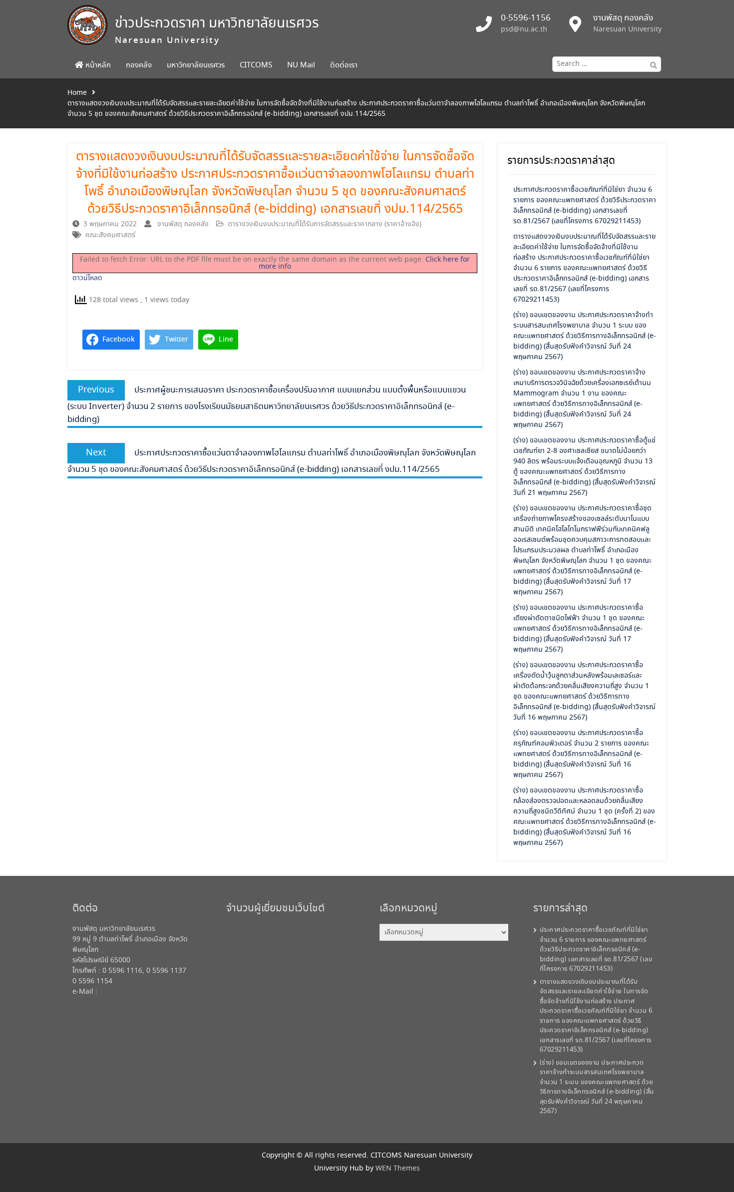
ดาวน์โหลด (87, 278)
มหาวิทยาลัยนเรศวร (196, 65)
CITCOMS (256, 65)
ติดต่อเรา (344, 65)
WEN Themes (397, 1169)
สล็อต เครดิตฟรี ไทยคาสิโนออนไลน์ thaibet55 (402, 1180)
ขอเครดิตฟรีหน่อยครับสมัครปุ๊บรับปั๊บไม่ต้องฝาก (222, 1180)
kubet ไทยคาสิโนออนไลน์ (439, 1180)
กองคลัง (139, 65)
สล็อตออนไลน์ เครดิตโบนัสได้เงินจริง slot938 (268, 1180)
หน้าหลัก (97, 65)
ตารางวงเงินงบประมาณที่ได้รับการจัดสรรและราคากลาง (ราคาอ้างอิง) (324, 224)
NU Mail (301, 65)
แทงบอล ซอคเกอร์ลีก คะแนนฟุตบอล (471, 1180)
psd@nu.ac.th (524, 29)
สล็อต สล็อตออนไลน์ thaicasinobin (310, 1180)
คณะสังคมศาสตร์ (110, 235)
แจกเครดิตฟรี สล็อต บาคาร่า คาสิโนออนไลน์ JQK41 (354, 1180)
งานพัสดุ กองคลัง (183, 224)
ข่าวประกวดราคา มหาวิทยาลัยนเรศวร (217, 23)
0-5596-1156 (526, 18)
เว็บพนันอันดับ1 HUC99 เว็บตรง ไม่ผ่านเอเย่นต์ (513, 1180)
